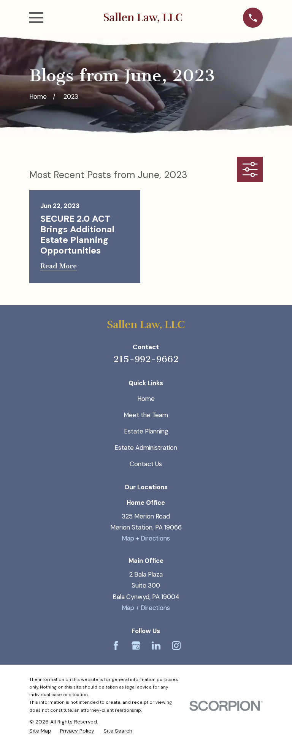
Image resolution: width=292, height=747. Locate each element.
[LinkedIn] (156, 645)
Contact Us (146, 464)
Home (146, 398)
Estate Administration (145, 447)
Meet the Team (146, 415)
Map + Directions (146, 538)
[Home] (143, 17)
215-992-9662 (146, 359)
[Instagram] (176, 645)
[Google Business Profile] (136, 645)
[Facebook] (115, 645)
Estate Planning (146, 431)
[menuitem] (40, 730)
